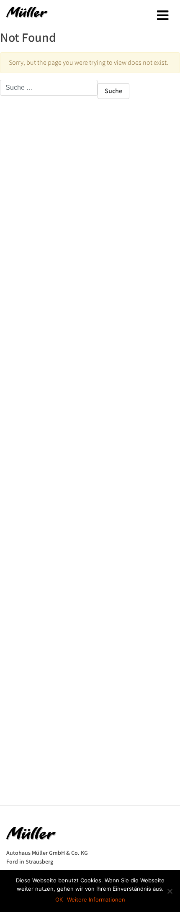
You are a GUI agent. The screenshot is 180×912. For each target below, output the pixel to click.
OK (59, 899)
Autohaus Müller (27, 15)
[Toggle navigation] (163, 15)
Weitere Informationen (96, 899)
